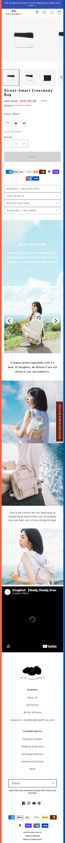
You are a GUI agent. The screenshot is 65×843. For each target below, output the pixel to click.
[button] (44, 12)
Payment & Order (32, 739)
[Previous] (9, 320)
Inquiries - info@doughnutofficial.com (32, 720)
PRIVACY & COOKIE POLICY (32, 839)
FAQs (32, 769)
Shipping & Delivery (32, 746)
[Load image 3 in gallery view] (47, 77)
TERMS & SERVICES (32, 836)
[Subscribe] (52, 783)
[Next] (55, 320)
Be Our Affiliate (33, 712)
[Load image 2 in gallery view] (29, 77)
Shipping (8, 105)
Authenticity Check (33, 761)
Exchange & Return (32, 754)
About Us (32, 697)
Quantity (8, 137)
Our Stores (32, 704)
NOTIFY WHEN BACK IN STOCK (59, 421)
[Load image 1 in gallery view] (10, 77)
